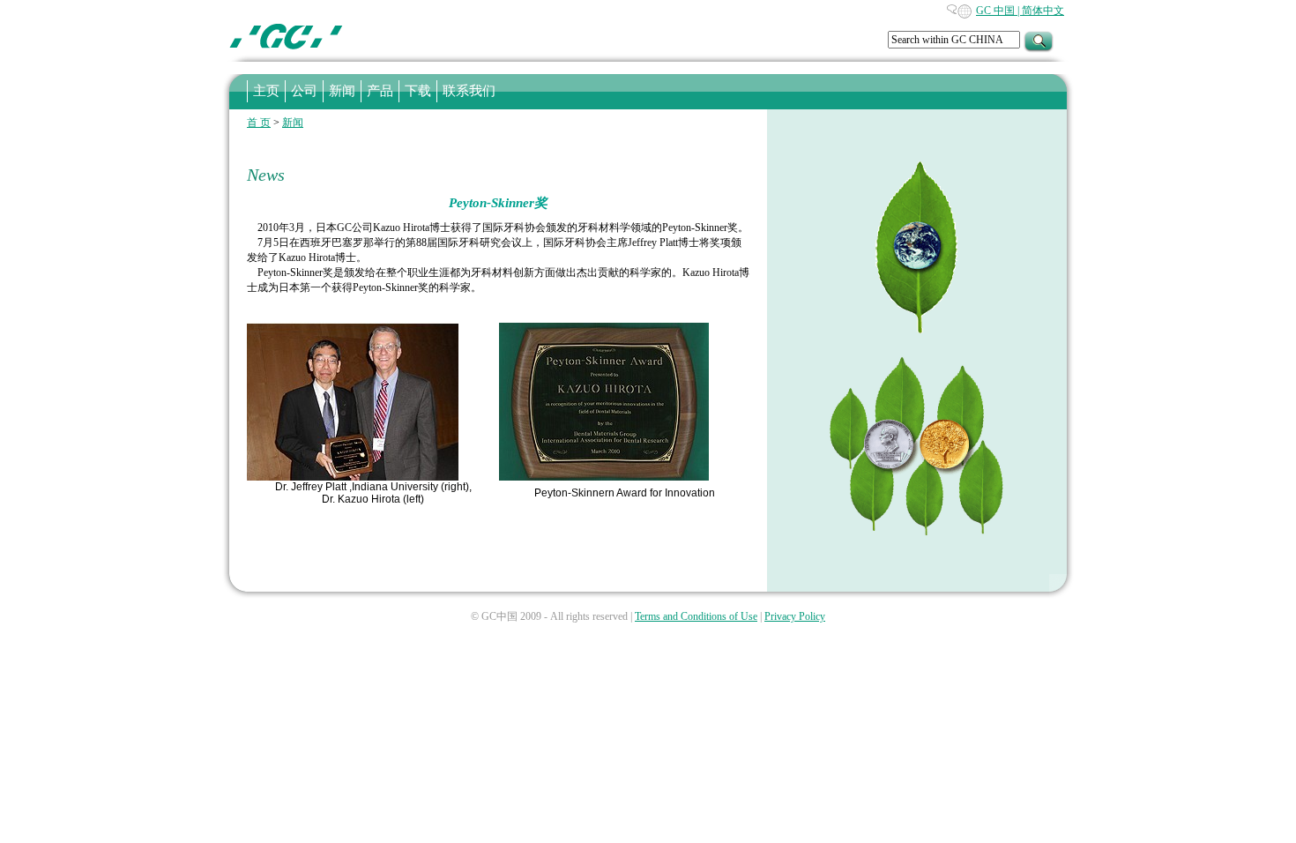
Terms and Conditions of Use (696, 616)
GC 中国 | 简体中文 (1020, 10)
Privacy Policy (794, 616)
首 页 (259, 122)
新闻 (292, 122)
